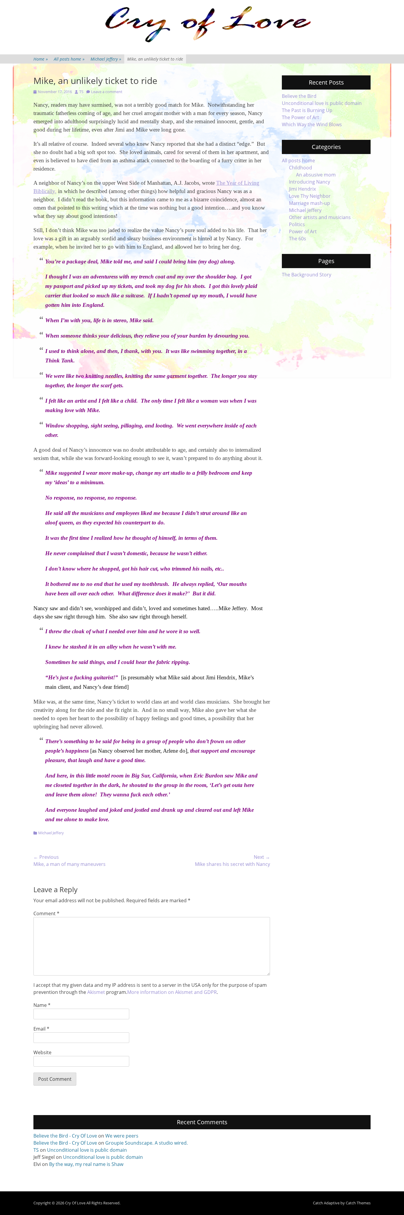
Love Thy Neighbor (310, 196)
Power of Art (303, 231)
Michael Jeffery (106, 59)
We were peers (121, 1136)
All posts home (69, 59)
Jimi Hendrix (302, 189)
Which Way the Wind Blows (312, 124)
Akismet (96, 992)
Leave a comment (106, 91)
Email (41, 1029)
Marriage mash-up (309, 203)
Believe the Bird (299, 96)
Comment (46, 913)
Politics (297, 224)
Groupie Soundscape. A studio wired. (146, 1143)
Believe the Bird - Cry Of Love (65, 1136)
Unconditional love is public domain (322, 103)
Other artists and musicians (320, 217)
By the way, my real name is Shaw (86, 1164)
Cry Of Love (75, 1203)
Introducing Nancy (309, 182)
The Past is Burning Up (307, 110)
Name (42, 1005)
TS (81, 91)
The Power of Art (300, 117)
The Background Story (306, 274)
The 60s (297, 238)
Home (40, 59)
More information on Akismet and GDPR (172, 992)
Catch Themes (358, 1203)
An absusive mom (316, 174)
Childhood (300, 167)
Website (42, 1052)
